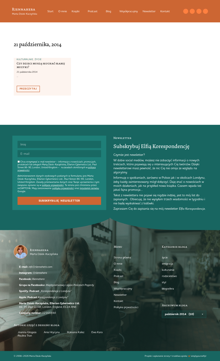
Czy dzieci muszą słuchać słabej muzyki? (41, 65)
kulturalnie (25, 59)
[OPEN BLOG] (113, 11)
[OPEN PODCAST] (99, 11)
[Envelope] (185, 11)
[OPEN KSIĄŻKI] (81, 11)
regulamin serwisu (89, 188)
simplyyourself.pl (198, 355)
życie (38, 59)
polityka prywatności (63, 188)
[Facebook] (198, 11)
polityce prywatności (53, 185)
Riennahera (23, 9)
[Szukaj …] (179, 11)
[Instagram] (192, 11)
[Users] (205, 11)
